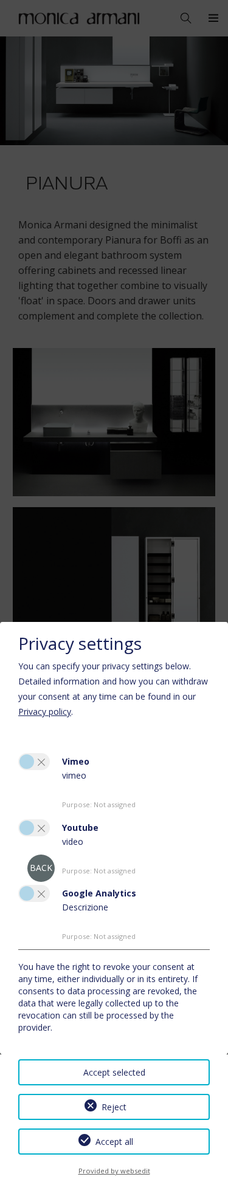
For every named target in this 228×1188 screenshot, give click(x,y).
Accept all (114, 1141)
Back (41, 867)
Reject (114, 1107)
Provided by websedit (114, 1170)
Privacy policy (44, 711)
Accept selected (114, 1072)
